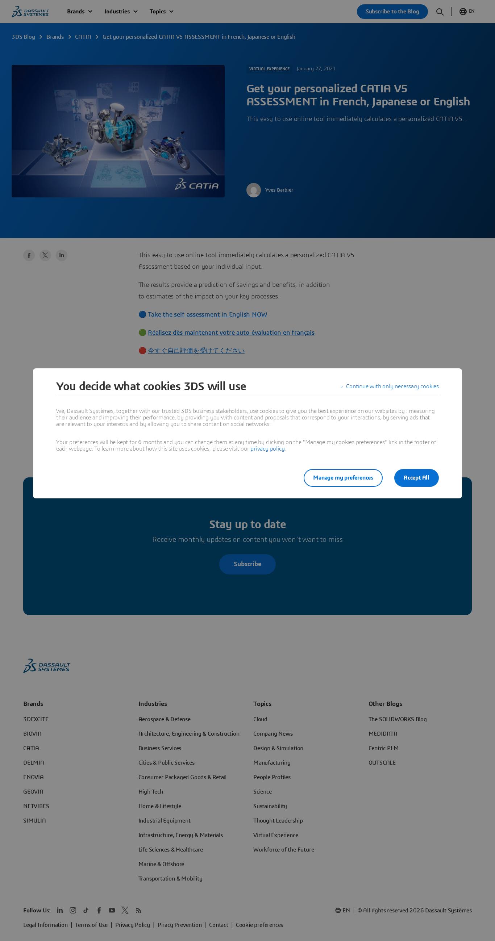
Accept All (416, 478)
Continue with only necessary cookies (392, 386)
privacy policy (267, 449)
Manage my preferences (343, 478)
